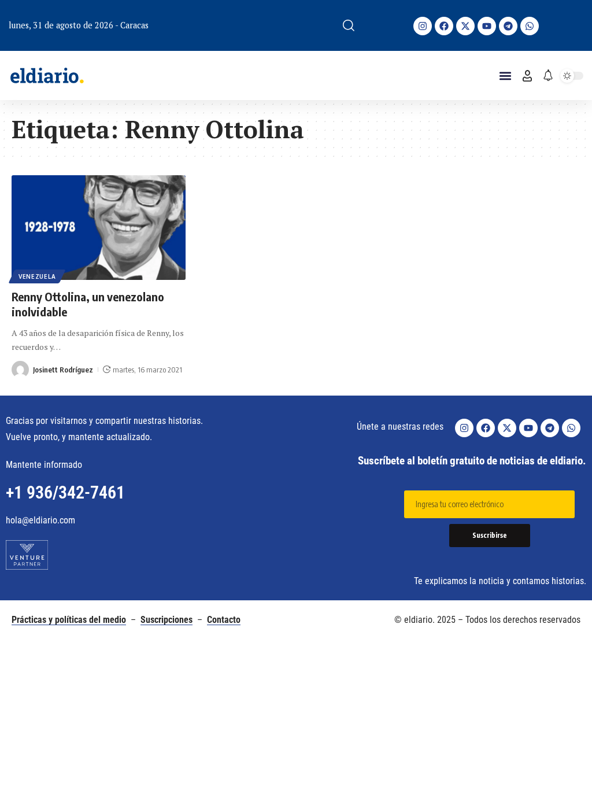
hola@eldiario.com (40, 520)
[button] (348, 25)
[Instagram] (422, 26)
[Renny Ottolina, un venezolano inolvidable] (99, 227)
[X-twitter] (465, 26)
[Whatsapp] (529, 26)
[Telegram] (508, 26)
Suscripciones (166, 619)
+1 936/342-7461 (65, 492)
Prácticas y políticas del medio (69, 619)
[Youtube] (487, 26)
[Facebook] (444, 26)
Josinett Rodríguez (63, 369)
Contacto (223, 619)
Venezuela (37, 276)
